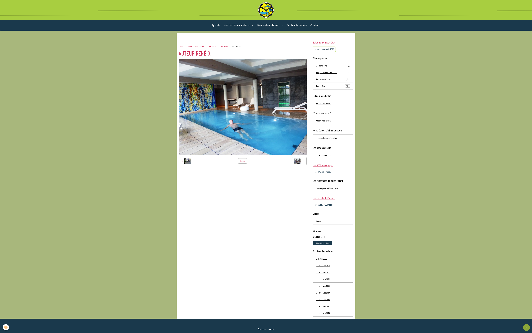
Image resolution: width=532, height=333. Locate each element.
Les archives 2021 (323, 279)
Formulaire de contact (322, 243)
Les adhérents (333, 65)
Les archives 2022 (323, 272)
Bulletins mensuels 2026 (324, 49)
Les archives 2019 (323, 292)
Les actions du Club (323, 155)
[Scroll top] (526, 327)
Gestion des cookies (266, 329)
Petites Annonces (297, 25)
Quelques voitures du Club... (333, 72)
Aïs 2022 (224, 46)
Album (189, 46)
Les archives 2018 (323, 299)
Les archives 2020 (323, 286)
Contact (314, 25)
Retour (242, 161)
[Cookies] (6, 327)
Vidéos (318, 221)
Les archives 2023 (323, 265)
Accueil (182, 46)
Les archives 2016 (323, 313)
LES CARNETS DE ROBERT (324, 204)
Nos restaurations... (269, 25)
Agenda (216, 25)
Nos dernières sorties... (237, 25)
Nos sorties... (200, 46)
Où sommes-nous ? (323, 120)
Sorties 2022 (213, 46)
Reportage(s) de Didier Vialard (327, 188)
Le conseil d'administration (326, 138)
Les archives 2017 (323, 306)
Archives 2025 (321, 258)
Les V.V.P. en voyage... (323, 171)
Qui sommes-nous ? (323, 103)
